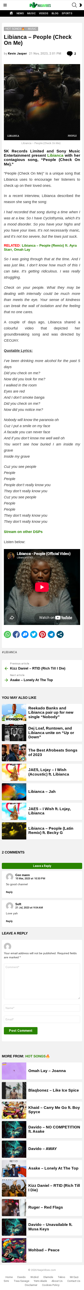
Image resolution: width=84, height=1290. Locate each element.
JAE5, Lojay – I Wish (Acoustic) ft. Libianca (48, 772)
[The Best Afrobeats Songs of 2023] (14, 752)
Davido (21, 1277)
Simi (6, 1280)
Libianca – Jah (42, 791)
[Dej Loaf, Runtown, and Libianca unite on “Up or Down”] (14, 732)
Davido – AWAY (42, 1149)
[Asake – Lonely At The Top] (14, 1168)
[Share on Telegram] (51, 634)
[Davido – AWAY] (14, 1149)
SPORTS (67, 13)
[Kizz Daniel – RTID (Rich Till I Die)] (14, 1188)
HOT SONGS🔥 (37, 1056)
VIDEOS (43, 13)
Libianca (55, 155)
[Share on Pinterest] (42, 634)
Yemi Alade (40, 1280)
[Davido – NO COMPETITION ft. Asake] (14, 1129)
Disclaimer (31, 1285)
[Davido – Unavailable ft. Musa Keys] (14, 1227)
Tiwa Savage (21, 1280)
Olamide (48, 1277)
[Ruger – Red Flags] (14, 1207)
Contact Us (73, 1280)
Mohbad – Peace (44, 1250)
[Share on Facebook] (16, 634)
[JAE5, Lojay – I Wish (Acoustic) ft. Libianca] (14, 772)
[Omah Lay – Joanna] (14, 1071)
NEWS (20, 13)
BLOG (55, 13)
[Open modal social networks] (60, 634)
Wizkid (34, 1277)
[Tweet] (33, 634)
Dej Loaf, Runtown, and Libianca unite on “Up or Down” (51, 732)
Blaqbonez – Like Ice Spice (53, 1090)
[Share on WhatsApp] (7, 634)
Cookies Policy (50, 1285)
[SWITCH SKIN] (80, 5)
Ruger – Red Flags (45, 1207)
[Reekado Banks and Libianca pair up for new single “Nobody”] (14, 712)
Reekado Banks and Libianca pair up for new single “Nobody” (50, 712)
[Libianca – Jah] (14, 791)
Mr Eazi (74, 1277)
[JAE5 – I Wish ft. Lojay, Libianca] (14, 811)
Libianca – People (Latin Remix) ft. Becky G (50, 830)
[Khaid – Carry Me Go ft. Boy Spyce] (14, 1110)
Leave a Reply (42, 866)
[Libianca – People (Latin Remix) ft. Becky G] (14, 830)
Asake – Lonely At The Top (53, 1168)
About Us (57, 1280)
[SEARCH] (74, 5)
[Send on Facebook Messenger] (25, 634)
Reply (9, 892)
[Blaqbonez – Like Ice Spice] (14, 1090)
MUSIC (31, 13)
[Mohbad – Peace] (14, 1250)
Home (9, 1277)
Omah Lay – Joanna (47, 1071)
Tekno (61, 1277)
